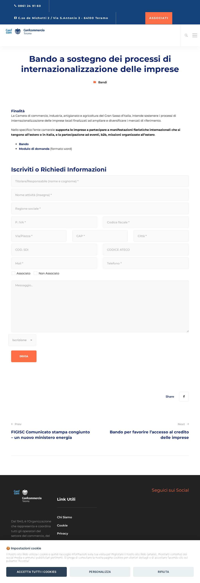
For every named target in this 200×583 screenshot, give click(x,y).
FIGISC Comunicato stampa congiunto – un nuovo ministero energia (50, 431)
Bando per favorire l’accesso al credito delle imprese (149, 431)
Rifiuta (163, 571)
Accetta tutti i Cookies (36, 571)
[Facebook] (184, 397)
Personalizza (100, 571)
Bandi (102, 82)
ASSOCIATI (158, 18)
